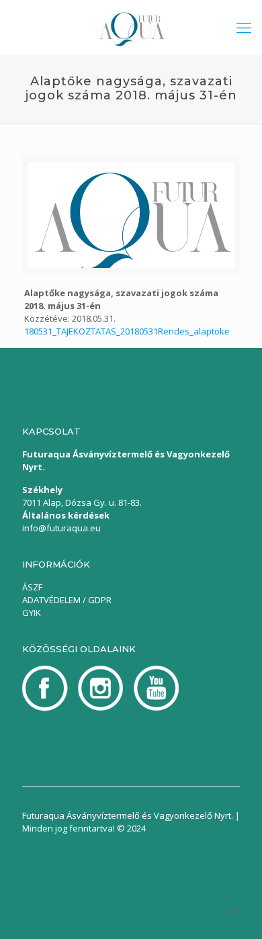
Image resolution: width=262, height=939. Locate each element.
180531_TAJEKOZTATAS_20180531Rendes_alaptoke (127, 331)
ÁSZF (32, 587)
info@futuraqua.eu (61, 528)
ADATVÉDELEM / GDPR (67, 600)
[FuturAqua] (131, 27)
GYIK (31, 613)
